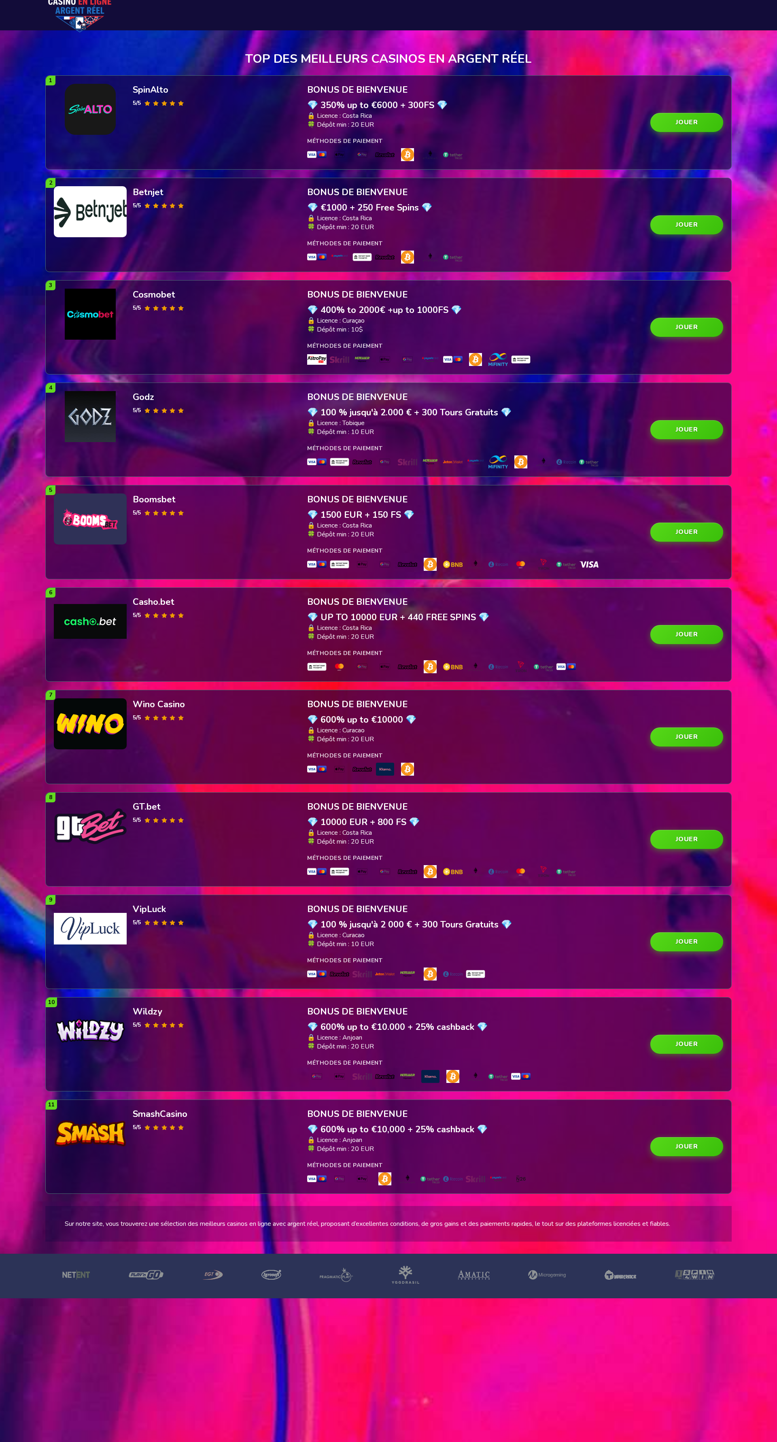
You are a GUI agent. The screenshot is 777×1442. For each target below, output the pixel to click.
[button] (686, 122)
